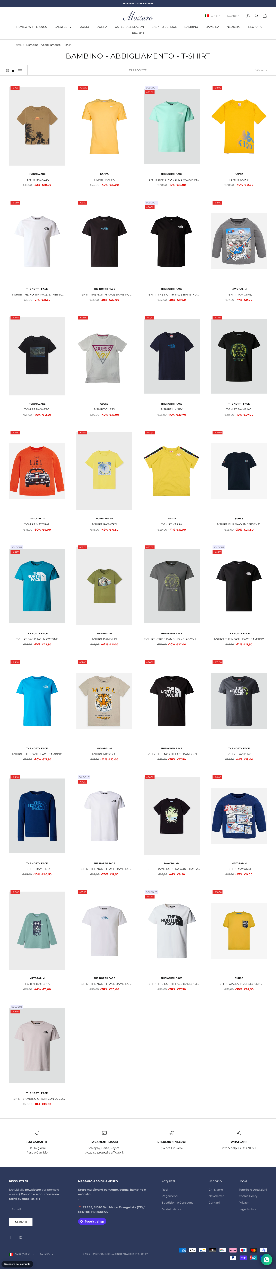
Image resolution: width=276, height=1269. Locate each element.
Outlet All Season (129, 26)
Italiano (231, 16)
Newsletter (216, 1196)
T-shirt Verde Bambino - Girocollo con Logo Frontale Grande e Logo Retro (171, 639)
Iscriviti (20, 1222)
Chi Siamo (216, 1189)
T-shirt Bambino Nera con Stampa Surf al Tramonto (171, 869)
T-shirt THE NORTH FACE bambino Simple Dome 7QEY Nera (239, 639)
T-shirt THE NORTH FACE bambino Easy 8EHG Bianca (171, 984)
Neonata (255, 26)
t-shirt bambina (37, 984)
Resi (165, 1189)
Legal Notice (247, 1209)
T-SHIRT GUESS (104, 409)
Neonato (234, 26)
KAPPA (104, 173)
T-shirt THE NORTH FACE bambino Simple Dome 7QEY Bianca (37, 295)
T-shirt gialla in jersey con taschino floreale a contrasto (239, 984)
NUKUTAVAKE (37, 173)
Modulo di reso (172, 1209)
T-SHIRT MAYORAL (239, 294)
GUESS (104, 403)
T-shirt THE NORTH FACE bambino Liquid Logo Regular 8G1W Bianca (104, 984)
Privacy (244, 1202)
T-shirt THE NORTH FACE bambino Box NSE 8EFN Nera (171, 295)
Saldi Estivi (63, 26)
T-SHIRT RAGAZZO (37, 179)
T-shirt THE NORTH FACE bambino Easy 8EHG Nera (171, 754)
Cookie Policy (248, 1196)
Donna (102, 26)
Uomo (84, 26)
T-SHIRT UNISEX (171, 409)
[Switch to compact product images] (20, 70)
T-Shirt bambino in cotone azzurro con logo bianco (37, 639)
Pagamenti (170, 1196)
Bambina (212, 26)
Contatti (214, 1202)
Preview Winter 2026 (30, 26)
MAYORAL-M (239, 288)
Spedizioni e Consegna (178, 1202)
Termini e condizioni (253, 1189)
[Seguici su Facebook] (11, 1237)
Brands (138, 33)
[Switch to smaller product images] (13, 70)
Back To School (164, 26)
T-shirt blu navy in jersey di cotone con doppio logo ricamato (239, 524)
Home (18, 44)
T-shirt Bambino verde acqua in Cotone (171, 180)
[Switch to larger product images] (7, 70)
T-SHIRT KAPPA (104, 179)
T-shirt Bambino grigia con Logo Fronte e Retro (37, 1099)
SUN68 (239, 518)
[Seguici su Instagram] (21, 1237)
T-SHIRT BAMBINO (239, 409)
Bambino (191, 26)
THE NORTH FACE (171, 173)
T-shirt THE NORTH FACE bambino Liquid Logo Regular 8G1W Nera (104, 295)
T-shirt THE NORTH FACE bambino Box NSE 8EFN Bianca (104, 869)
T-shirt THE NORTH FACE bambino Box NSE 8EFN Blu (37, 754)
